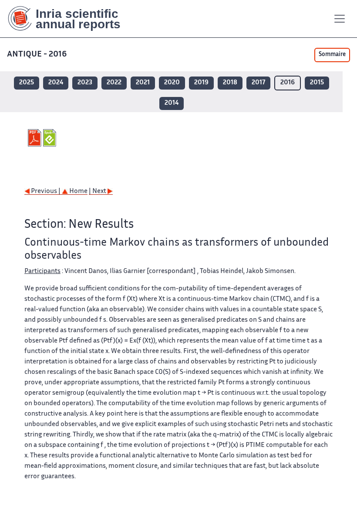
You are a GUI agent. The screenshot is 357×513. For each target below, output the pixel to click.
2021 (143, 83)
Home (78, 191)
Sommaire (332, 54)
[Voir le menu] (339, 18)
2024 (55, 83)
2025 (26, 83)
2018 (230, 83)
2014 (171, 103)
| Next (98, 191)
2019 (201, 83)
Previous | (46, 191)
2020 (172, 83)
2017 (258, 83)
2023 (84, 83)
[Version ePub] (50, 138)
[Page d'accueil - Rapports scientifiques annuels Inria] (70, 18)
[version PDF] (35, 138)
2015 (317, 83)
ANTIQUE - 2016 (37, 54)
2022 (114, 83)
